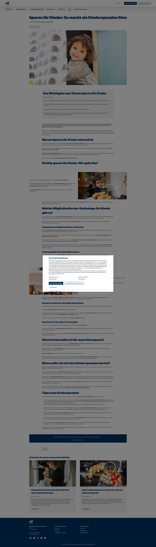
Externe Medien (81, 279)
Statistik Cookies (81, 277)
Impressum (51, 291)
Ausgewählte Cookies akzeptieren (74, 283)
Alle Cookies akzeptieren (56, 283)
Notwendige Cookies (53, 277)
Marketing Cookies (53, 279)
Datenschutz (57, 291)
